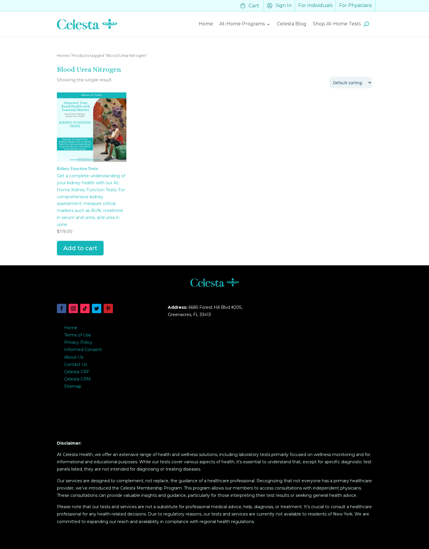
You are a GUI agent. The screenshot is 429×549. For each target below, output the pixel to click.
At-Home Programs (242, 24)
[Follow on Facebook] (61, 308)
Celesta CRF (76, 371)
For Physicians (355, 5)
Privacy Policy (78, 342)
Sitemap (72, 386)
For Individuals (315, 5)
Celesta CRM (77, 379)
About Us (73, 357)
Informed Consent (83, 349)
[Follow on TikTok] (85, 308)
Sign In (283, 5)
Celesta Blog (291, 24)
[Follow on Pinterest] (108, 308)
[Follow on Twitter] (96, 308)
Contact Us (75, 364)
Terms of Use (77, 335)
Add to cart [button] (80, 248)
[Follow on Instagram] (73, 308)
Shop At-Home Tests (337, 24)
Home (206, 24)
